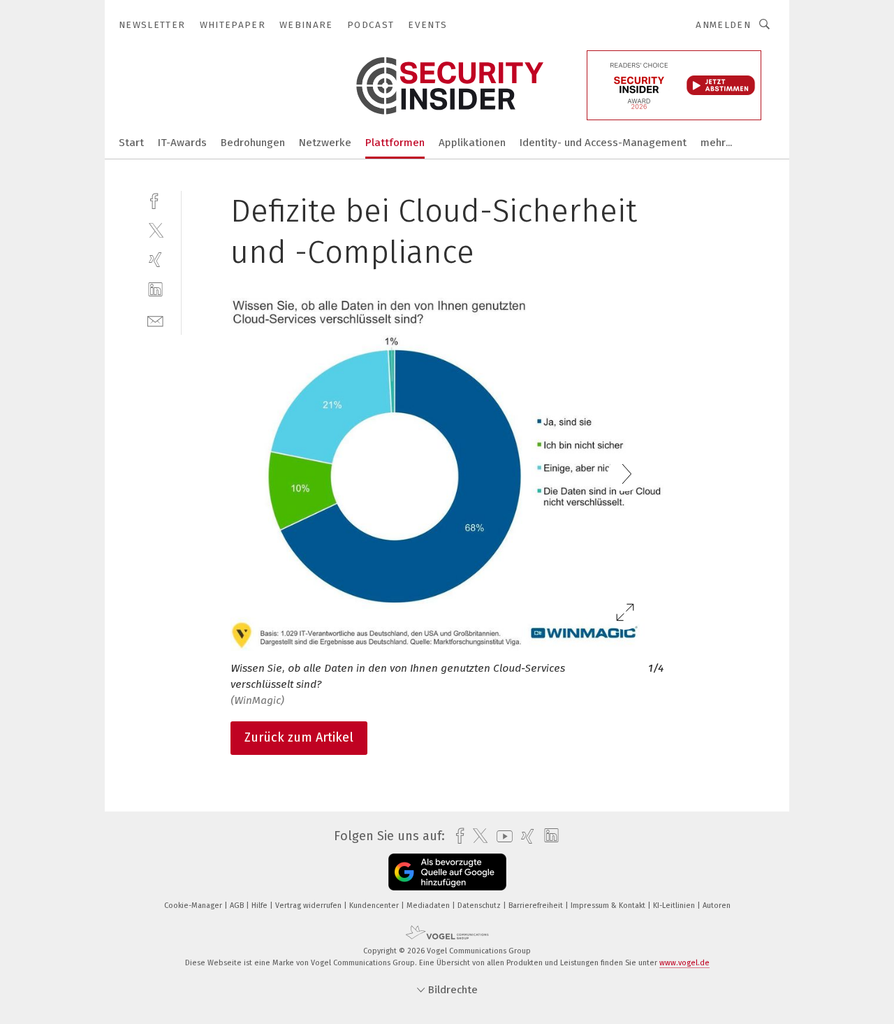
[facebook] (155, 199)
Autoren (717, 905)
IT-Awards (182, 142)
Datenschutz (480, 905)
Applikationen (472, 142)
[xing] (155, 259)
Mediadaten (429, 905)
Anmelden (723, 25)
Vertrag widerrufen (309, 905)
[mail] (155, 320)
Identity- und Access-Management (603, 142)
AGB (238, 905)
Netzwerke (325, 142)
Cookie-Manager (194, 905)
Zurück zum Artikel (298, 737)
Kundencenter (375, 905)
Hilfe (260, 905)
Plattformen (395, 142)
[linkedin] (155, 289)
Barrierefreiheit (536, 905)
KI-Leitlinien (675, 905)
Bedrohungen (253, 142)
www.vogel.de (684, 962)
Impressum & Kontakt (609, 905)
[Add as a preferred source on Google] (447, 871)
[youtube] (501, 836)
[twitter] (155, 229)
